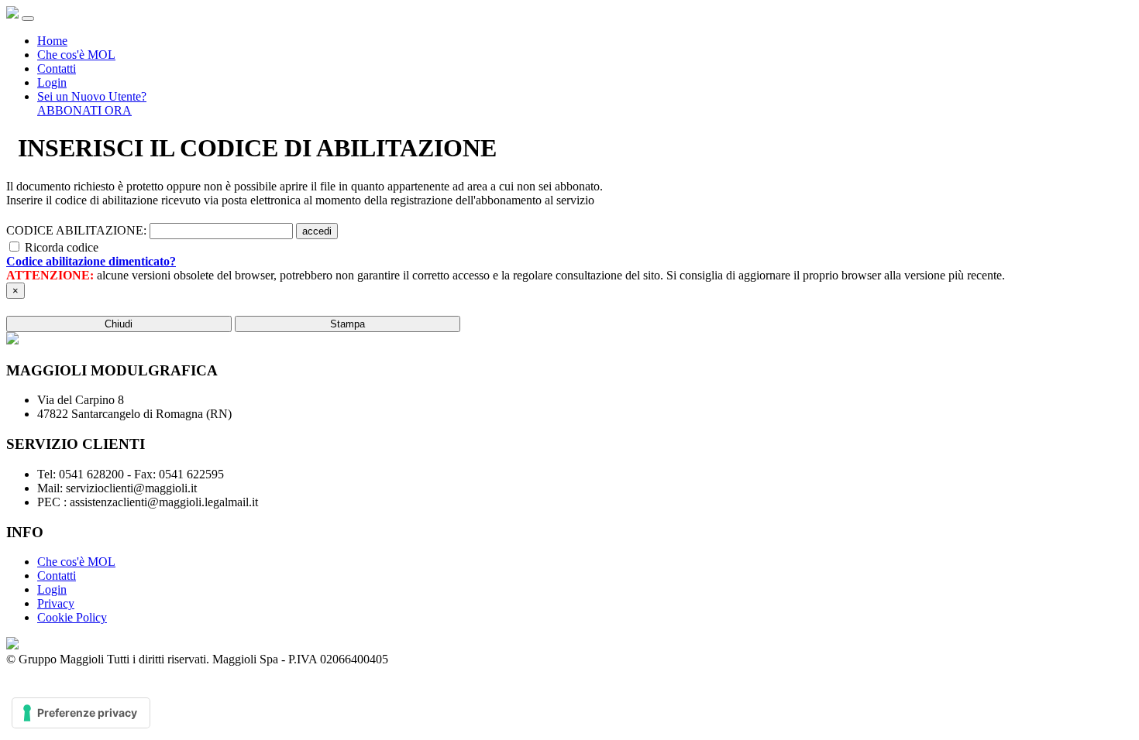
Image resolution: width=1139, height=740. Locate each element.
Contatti (56, 68)
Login (52, 82)
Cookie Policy (72, 617)
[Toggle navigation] (28, 18)
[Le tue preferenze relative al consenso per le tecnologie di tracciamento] (81, 713)
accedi (317, 231)
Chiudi (118, 324)
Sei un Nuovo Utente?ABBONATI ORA (91, 103)
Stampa (347, 324)
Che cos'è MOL (76, 54)
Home (52, 40)
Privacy (55, 603)
